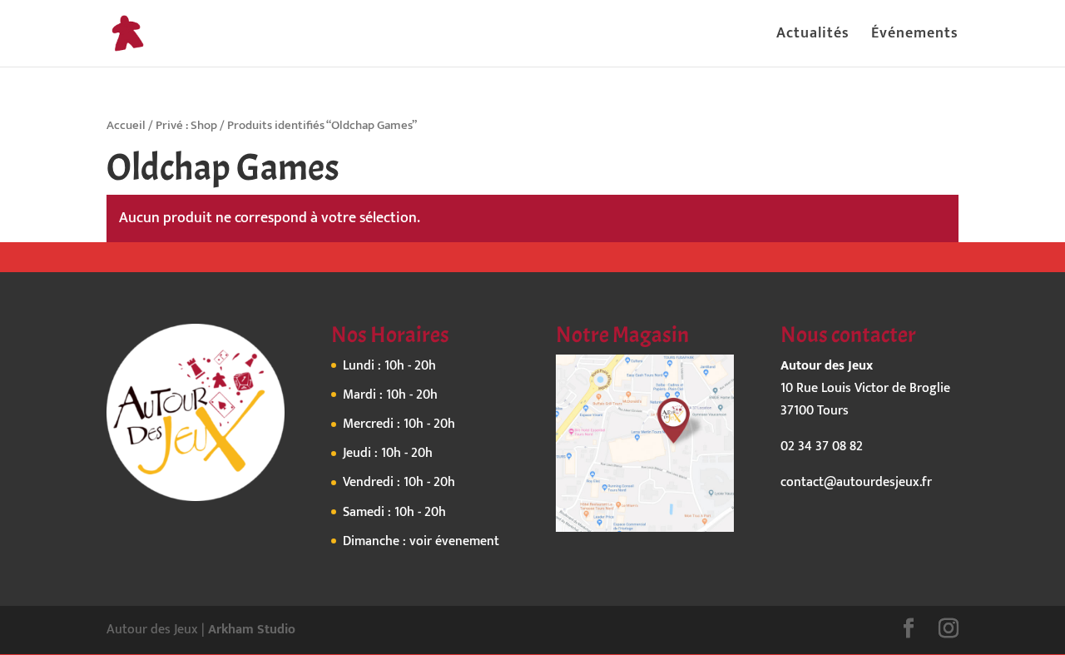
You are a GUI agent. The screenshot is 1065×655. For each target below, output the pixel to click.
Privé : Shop (186, 125)
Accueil (126, 125)
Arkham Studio (251, 629)
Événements (914, 36)
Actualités (813, 36)
